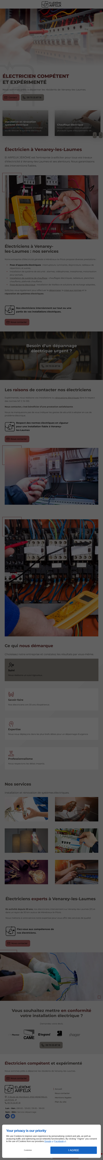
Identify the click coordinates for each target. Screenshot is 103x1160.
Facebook (59, 1141)
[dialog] (51, 1141)
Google (47, 1141)
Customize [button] (28, 1150)
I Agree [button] (73, 1150)
